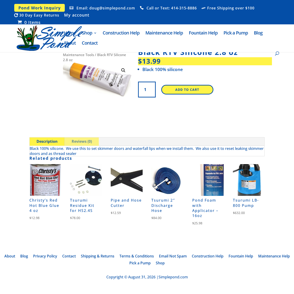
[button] (123, 70)
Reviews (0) (82, 141)
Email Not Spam (173, 256)
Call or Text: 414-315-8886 (172, 8)
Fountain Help (203, 33)
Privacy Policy (45, 256)
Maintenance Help (164, 33)
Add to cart (187, 89)
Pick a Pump (235, 33)
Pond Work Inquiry (39, 8)
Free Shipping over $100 (230, 8)
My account (76, 15)
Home (70, 33)
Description (47, 141)
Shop (87, 33)
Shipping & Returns (97, 256)
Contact (90, 43)
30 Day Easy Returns (39, 15)
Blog (258, 33)
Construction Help (121, 33)
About (70, 43)
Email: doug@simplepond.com (105, 8)
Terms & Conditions (136, 256)
